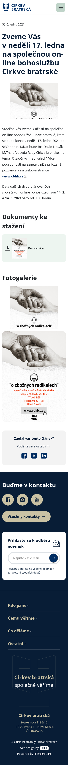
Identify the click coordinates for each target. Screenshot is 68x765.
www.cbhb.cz (12, 176)
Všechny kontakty (24, 516)
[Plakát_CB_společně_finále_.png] (19, 248)
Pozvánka (36, 248)
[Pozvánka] (34, 376)
